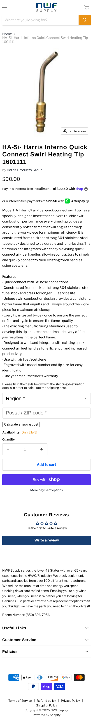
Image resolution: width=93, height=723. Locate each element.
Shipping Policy (46, 705)
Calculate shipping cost (21, 424)
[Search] (85, 20)
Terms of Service (20, 700)
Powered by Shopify (46, 715)
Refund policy (46, 700)
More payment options (46, 490)
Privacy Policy (70, 700)
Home (7, 34)
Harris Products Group (24, 170)
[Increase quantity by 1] (41, 449)
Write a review (46, 540)
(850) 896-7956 (38, 615)
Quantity (8, 439)
